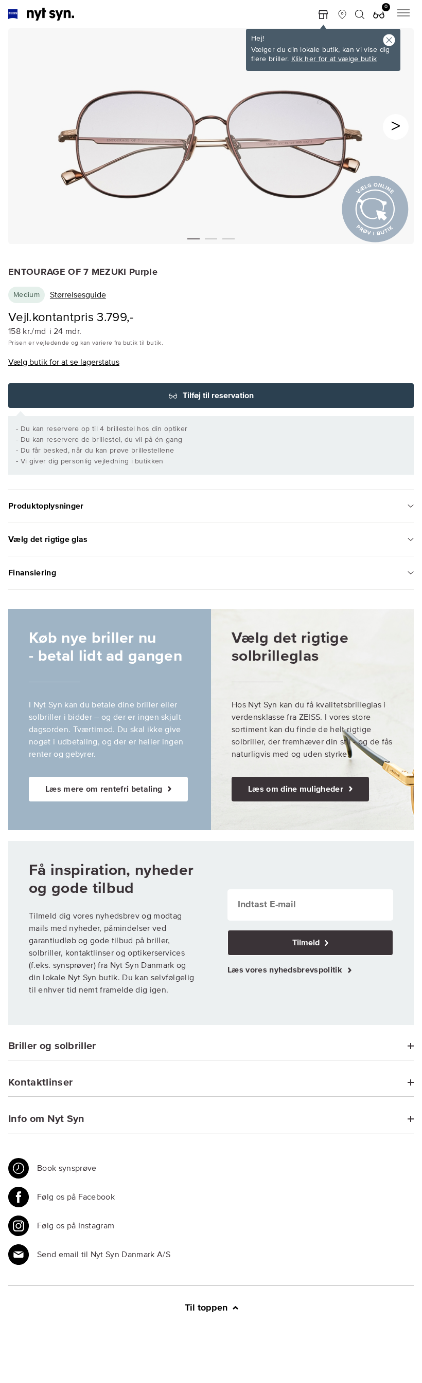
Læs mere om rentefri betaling (105, 789)
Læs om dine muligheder (296, 789)
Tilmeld (307, 943)
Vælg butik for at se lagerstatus (63, 362)
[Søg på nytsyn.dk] (359, 14)
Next (396, 127)
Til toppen (207, 1308)
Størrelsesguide (78, 295)
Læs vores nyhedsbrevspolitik (285, 970)
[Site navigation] (403, 14)
